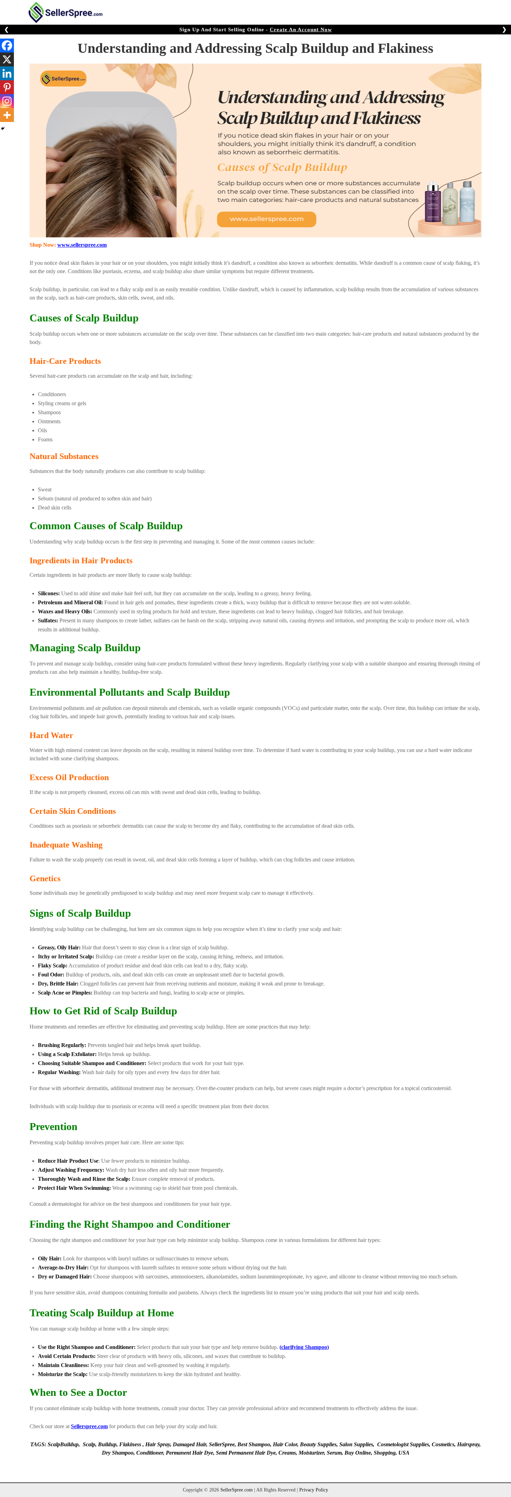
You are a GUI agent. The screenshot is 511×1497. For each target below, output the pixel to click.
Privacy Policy (313, 1489)
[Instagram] (7, 101)
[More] (7, 115)
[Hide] (3, 128)
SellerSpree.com (236, 1489)
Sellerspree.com (89, 1426)
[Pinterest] (7, 87)
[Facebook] (7, 45)
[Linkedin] (7, 73)
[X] (7, 59)
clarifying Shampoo (304, 1347)
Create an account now (301, 29)
